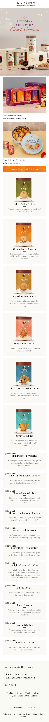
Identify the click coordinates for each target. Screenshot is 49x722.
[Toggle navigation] (3, 4)
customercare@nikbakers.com (18, 667)
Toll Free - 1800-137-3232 (18, 674)
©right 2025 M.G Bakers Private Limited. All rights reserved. (24, 715)
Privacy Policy (30, 707)
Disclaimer (17, 707)
